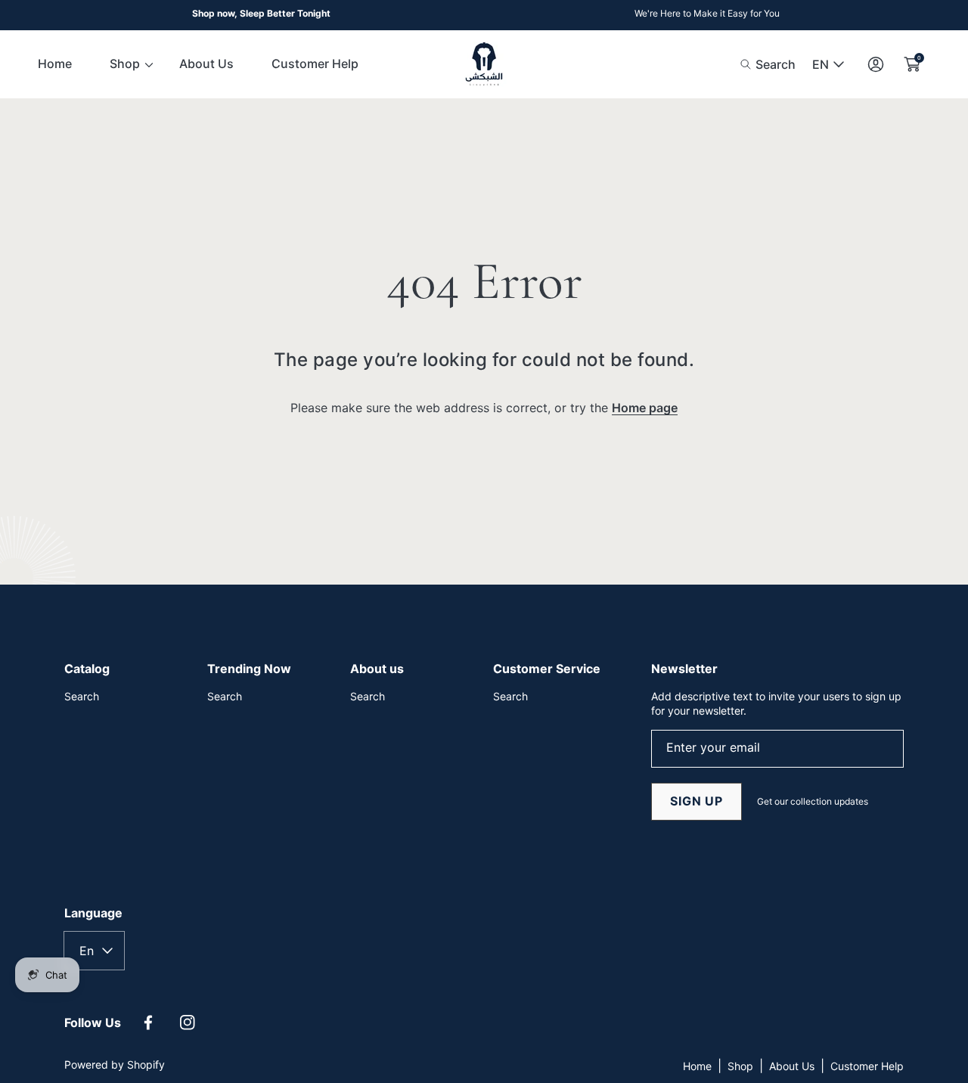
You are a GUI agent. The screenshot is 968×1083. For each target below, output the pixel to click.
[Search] (749, 64)
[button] (768, 64)
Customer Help (867, 1066)
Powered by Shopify (114, 1064)
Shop (740, 1066)
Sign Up (696, 800)
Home (697, 1066)
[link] (125, 64)
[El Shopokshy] (484, 64)
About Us (791, 1066)
